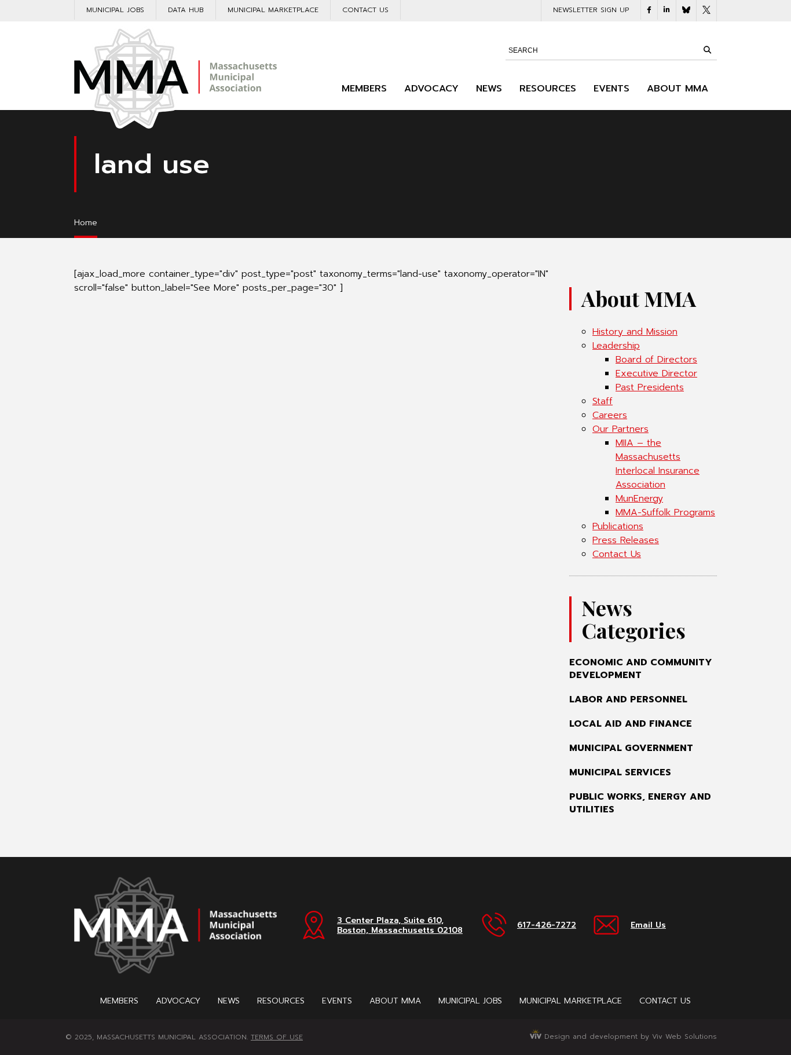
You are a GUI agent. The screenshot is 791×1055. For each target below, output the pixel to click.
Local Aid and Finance (630, 724)
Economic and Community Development (640, 668)
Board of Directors (656, 360)
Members (364, 89)
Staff (602, 401)
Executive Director (656, 373)
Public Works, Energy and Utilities (640, 803)
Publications (617, 526)
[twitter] (706, 10)
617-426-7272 (546, 925)
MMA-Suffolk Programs (665, 512)
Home (85, 223)
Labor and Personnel (628, 699)
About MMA (677, 89)
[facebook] (649, 10)
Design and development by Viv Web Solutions (629, 1036)
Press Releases (625, 540)
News (489, 89)
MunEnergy (639, 498)
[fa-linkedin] (667, 10)
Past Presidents (650, 387)
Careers (609, 415)
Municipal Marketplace (273, 10)
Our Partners (620, 429)
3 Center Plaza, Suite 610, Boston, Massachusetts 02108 (400, 925)
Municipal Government (631, 748)
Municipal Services (620, 772)
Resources (547, 89)
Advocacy (431, 89)
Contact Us (365, 10)
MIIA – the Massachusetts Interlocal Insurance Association (658, 464)
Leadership (616, 346)
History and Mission (635, 332)
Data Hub (186, 10)
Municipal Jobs (115, 10)
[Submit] (707, 50)
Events (611, 89)
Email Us (648, 925)
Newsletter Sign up (591, 10)
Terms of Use (277, 1037)
